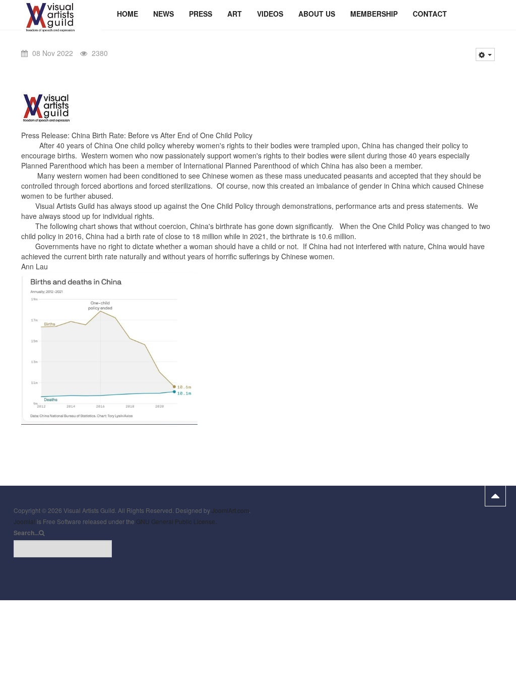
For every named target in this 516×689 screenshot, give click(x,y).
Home (127, 14)
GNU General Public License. (176, 521)
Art (234, 14)
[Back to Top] (495, 495)
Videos (270, 14)
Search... (26, 533)
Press (200, 14)
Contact (430, 14)
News (163, 14)
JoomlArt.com (230, 510)
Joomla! (24, 521)
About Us (316, 14)
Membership (374, 14)
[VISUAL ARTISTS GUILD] (61, 14)
